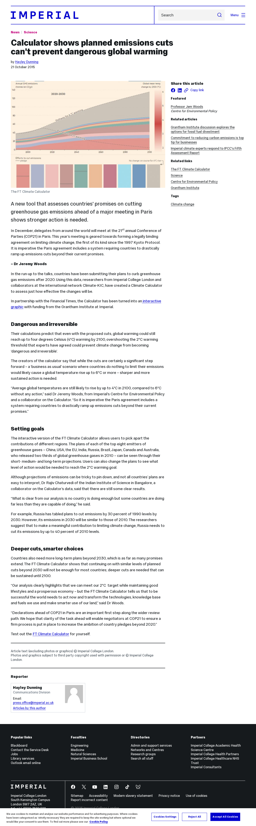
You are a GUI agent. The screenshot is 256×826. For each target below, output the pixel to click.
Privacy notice (169, 796)
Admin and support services (151, 745)
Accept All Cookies (225, 816)
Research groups (143, 754)
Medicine (77, 750)
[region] (128, 817)
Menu (235, 15)
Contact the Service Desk (30, 750)
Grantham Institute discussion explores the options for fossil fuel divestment (203, 129)
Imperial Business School (89, 758)
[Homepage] (82, 15)
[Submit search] (219, 15)
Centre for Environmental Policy (194, 182)
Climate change (182, 204)
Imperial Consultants (206, 767)
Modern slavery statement (133, 796)
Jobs (14, 754)
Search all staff (142, 758)
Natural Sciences (83, 754)
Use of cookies (196, 796)
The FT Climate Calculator (190, 169)
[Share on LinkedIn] (179, 90)
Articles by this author (29, 708)
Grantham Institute (185, 188)
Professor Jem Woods (187, 107)
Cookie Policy (98, 821)
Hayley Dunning (26, 62)
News (15, 32)
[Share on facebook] (173, 90)
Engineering (79, 745)
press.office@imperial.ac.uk (33, 703)
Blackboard (19, 745)
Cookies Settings (165, 816)
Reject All (194, 816)
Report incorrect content (89, 800)
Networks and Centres (147, 750)
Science (30, 32)
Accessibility (98, 796)
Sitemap (77, 796)
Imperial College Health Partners (215, 754)
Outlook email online (26, 763)
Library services (22, 758)
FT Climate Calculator (51, 634)
